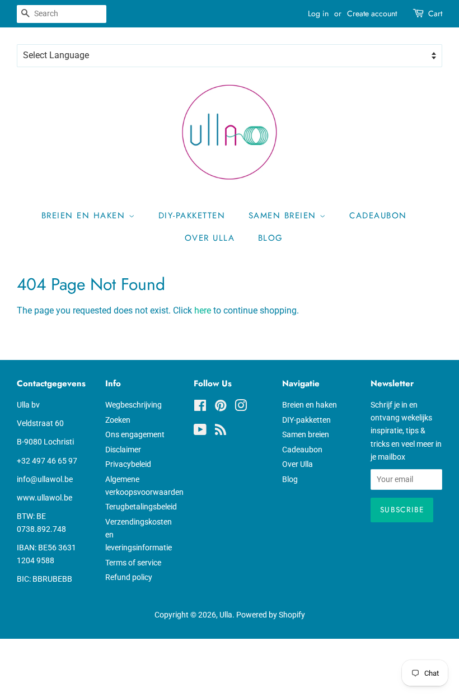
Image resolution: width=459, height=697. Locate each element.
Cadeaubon (378, 215)
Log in (318, 13)
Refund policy (128, 577)
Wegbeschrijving (133, 404)
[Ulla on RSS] (220, 431)
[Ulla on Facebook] (200, 407)
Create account (372, 13)
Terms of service (133, 562)
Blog (270, 238)
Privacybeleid (128, 464)
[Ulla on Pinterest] (220, 407)
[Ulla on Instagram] (241, 407)
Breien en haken (85, 215)
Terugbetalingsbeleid (141, 506)
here (202, 310)
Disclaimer (123, 449)
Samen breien (284, 215)
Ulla (225, 614)
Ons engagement (135, 434)
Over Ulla (210, 238)
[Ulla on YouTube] (200, 431)
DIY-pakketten (192, 215)
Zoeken (117, 419)
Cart (435, 13)
